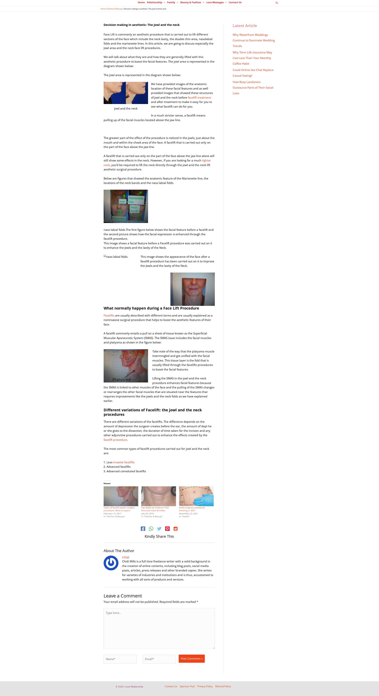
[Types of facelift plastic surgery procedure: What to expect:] (121, 496)
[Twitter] (159, 529)
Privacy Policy (205, 686)
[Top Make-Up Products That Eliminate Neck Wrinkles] (158, 496)
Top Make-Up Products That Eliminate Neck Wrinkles (155, 509)
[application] (163, 2)
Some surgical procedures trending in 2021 (192, 509)
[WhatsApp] (151, 529)
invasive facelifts (124, 462)
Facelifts (109, 315)
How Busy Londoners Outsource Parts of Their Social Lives (253, 87)
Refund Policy (223, 686)
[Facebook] (143, 529)
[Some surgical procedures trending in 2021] (196, 496)
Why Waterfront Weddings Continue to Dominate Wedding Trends (254, 40)
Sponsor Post (187, 686)
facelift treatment (199, 97)
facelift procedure (115, 440)
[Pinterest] (167, 529)
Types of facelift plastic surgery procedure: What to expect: (119, 509)
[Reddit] (175, 529)
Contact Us (171, 686)
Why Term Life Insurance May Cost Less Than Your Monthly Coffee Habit (252, 58)
